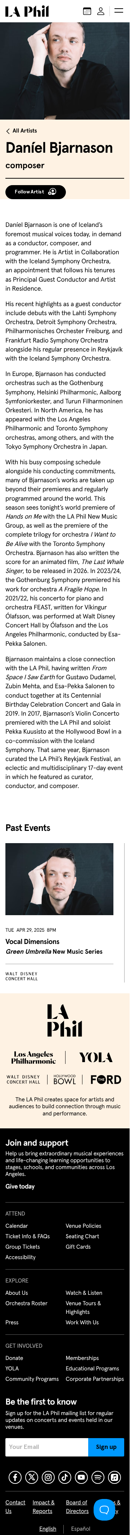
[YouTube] (81, 1477)
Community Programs (32, 1379)
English (47, 1529)
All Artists (25, 131)
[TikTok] (64, 1477)
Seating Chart (82, 1237)
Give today (20, 1186)
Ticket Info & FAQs (27, 1237)
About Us (16, 1293)
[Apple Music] (114, 1477)
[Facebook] (15, 1477)
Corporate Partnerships (95, 1379)
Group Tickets (22, 1247)
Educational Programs (92, 1369)
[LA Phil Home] (27, 11)
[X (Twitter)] (31, 1477)
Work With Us (82, 1323)
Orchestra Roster (26, 1304)
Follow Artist (29, 191)
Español (80, 1529)
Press (11, 1323)
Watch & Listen (84, 1293)
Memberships (82, 1358)
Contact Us (15, 1507)
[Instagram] (48, 1477)
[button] (118, 11)
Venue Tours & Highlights (83, 1308)
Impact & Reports (44, 1507)
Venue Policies (84, 1226)
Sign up (106, 1447)
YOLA (12, 1369)
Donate (14, 1358)
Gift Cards (78, 1247)
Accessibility (20, 1258)
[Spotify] (97, 1477)
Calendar (16, 1226)
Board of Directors (77, 1507)
